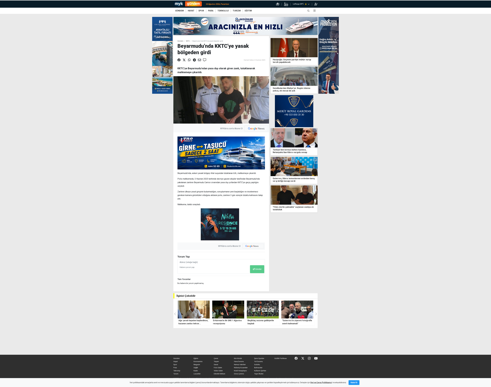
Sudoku (257, 364)
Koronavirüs (198, 361)
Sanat (216, 364)
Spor (175, 364)
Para (175, 368)
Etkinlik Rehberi (219, 374)
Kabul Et (354, 382)
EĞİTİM (248, 10)
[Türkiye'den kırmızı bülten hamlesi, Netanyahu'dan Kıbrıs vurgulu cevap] (294, 138)
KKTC (188, 41)
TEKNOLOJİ (223, 10)
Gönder (258, 269)
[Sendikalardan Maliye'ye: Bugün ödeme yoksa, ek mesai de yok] (294, 76)
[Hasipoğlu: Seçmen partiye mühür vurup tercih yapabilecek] (294, 47)
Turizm (175, 374)
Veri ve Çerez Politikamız (321, 382)
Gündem (180, 41)
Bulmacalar (258, 368)
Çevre (216, 358)
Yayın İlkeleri (258, 374)
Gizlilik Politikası (280, 358)
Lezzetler (197, 374)
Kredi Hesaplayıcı (240, 371)
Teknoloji (176, 371)
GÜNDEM (179, 10)
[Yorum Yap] (204, 60)
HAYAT (191, 10)
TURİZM (237, 10)
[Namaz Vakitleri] (286, 4)
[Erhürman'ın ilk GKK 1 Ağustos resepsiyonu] (193, 309)
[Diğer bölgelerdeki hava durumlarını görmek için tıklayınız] (309, 4)
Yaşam (216, 361)
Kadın (196, 371)
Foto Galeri (218, 368)
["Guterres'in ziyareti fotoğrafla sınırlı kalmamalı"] (263, 309)
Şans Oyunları (259, 358)
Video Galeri (218, 371)
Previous (271, 200)
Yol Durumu (258, 361)
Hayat (175, 361)
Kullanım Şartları (260, 371)
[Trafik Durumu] (277, 4)
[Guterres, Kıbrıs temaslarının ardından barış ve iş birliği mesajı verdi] (294, 166)
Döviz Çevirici (239, 374)
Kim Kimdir (238, 358)
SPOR (201, 10)
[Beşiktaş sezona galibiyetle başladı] (228, 309)
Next (316, 200)
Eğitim (196, 358)
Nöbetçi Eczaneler (241, 368)
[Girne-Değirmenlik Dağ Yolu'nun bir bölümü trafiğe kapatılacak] (294, 195)
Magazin (197, 364)
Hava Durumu (239, 361)
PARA (210, 10)
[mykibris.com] (188, 4)
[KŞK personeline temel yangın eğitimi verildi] (297, 309)
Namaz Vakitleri (240, 364)
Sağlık (196, 368)
